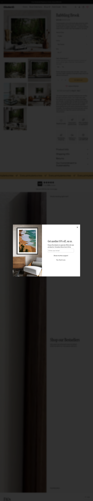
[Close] (77, 227)
